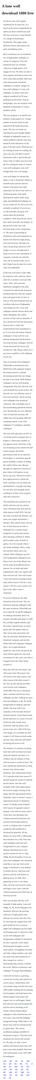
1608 (22, 1072)
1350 (27, 1066)
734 (22, 1061)
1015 (4, 1075)
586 (22, 1075)
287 (27, 1069)
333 (4, 1078)
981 (21, 1064)
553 (16, 1061)
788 (22, 1069)
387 (10, 1078)
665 (11, 1061)
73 (32, 1064)
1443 (15, 1066)
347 (10, 1066)
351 (16, 1075)
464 (4, 1066)
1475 (4, 1069)
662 (16, 1069)
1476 (27, 1075)
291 (15, 1064)
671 (4, 1064)
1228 (27, 1061)
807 (4, 1072)
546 (10, 1064)
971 (28, 1072)
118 (22, 1066)
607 (11, 1075)
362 (11, 1069)
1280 (10, 1072)
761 (27, 1064)
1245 (4, 1061)
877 (16, 1072)
